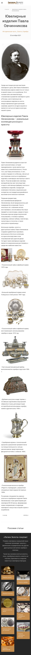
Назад (5, 515)
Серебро (25, 31)
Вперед (26, 515)
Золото (19, 31)
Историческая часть (10, 31)
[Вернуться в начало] (15, 3)
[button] (2, 3)
